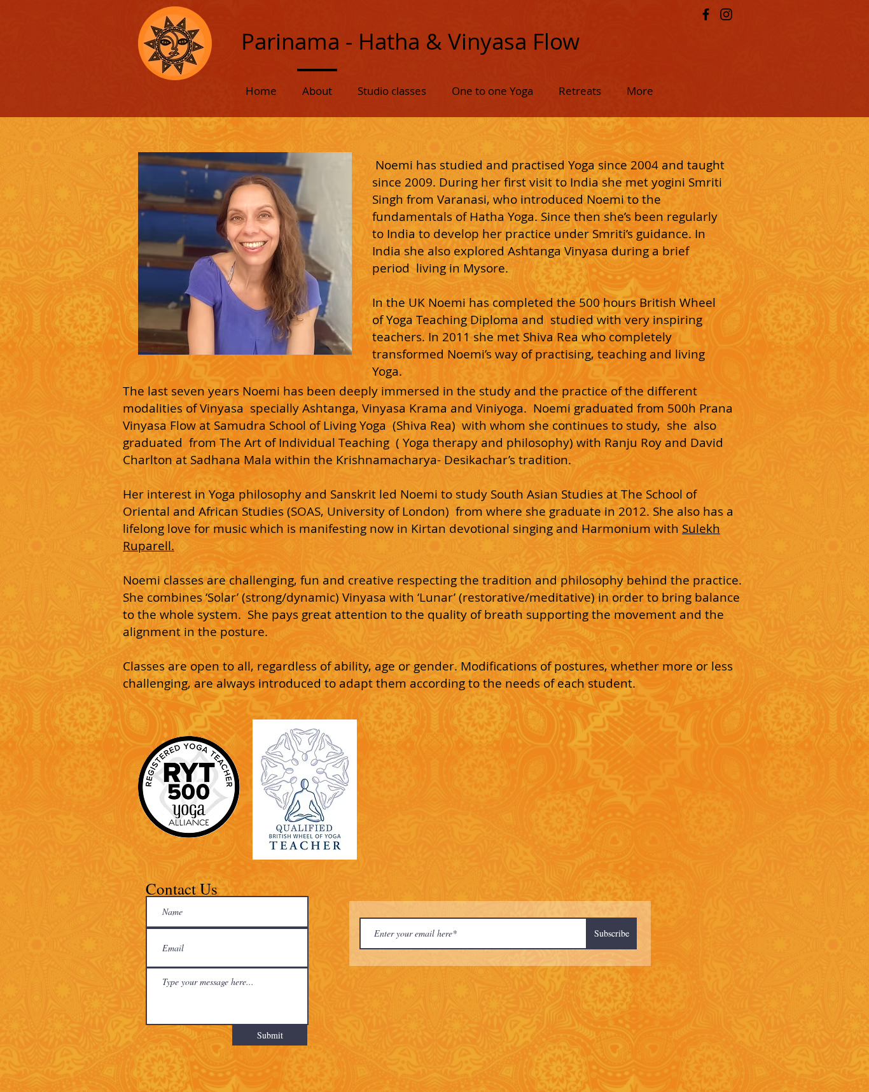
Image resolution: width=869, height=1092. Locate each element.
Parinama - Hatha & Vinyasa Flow (410, 41)
